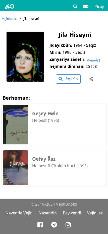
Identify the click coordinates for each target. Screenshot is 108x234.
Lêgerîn (70, 79)
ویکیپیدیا (93, 59)
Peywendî (72, 213)
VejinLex (95, 213)
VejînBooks (9, 18)
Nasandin (48, 213)
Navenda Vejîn (19, 213)
